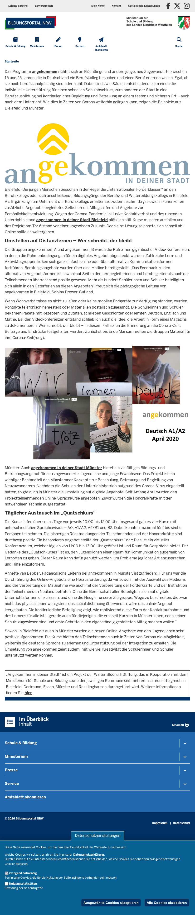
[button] (144, 6)
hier (28, 692)
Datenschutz (181, 823)
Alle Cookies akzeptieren (167, 903)
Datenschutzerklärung (88, 855)
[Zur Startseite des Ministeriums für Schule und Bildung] (30, 22)
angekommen (44, 71)
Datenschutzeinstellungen (97, 835)
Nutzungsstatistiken (23, 884)
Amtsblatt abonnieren (25, 797)
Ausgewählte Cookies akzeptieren (111, 903)
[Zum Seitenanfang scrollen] (185, 906)
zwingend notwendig (23, 873)
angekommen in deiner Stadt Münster (66, 467)
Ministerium (16, 756)
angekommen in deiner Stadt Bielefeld (72, 219)
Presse (11, 769)
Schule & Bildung (21, 742)
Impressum (159, 823)
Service (12, 783)
